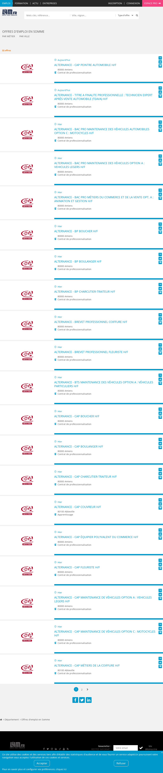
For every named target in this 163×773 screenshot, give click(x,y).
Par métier (8, 36)
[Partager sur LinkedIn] (89, 700)
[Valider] (141, 748)
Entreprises (50, 3)
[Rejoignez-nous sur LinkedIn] (55, 749)
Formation (21, 3)
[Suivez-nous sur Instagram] (51, 749)
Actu (35, 3)
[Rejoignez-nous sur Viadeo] (59, 749)
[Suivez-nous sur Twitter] (47, 749)
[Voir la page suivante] (87, 689)
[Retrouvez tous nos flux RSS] (67, 749)
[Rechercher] (136, 15)
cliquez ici (61, 769)
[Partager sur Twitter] (82, 700)
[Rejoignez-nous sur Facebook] (44, 749)
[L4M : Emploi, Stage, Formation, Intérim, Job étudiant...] (9, 13)
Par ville (24, 36)
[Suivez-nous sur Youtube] (63, 749)
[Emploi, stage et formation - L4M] (1, 719)
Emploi (6, 3)
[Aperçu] (159, 82)
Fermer (162, 752)
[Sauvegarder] (58, 82)
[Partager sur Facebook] (75, 700)
